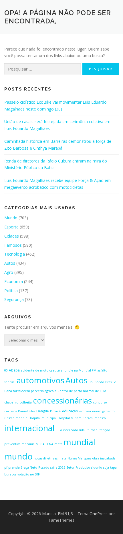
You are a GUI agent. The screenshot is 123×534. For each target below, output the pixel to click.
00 (6, 370)
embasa (85, 411)
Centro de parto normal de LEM (81, 391)
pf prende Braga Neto (20, 467)
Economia (13, 281)
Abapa (14, 370)
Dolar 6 (55, 411)
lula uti (84, 430)
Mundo (10, 217)
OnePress (99, 513)
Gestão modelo (15, 418)
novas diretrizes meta (50, 458)
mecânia (28, 444)
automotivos (40, 380)
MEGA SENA (44, 444)
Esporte (11, 227)
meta (58, 444)
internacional (29, 428)
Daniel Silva (26, 411)
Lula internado (67, 430)
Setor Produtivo (78, 467)
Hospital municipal (43, 418)
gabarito (108, 411)
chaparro (11, 402)
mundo (18, 456)
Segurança (14, 299)
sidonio (96, 467)
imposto (100, 418)
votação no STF (28, 474)
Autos (9, 263)
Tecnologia (14, 254)
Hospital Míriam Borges (75, 418)
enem (96, 411)
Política (11, 290)
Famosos (13, 245)
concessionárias (62, 400)
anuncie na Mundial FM (78, 370)
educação (70, 411)
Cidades (11, 236)
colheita (25, 402)
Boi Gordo (96, 382)
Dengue (42, 411)
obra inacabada (104, 458)
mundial (79, 442)
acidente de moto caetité (40, 370)
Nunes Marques (79, 458)
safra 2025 (57, 467)
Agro (8, 272)
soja (106, 467)
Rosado (43, 467)
